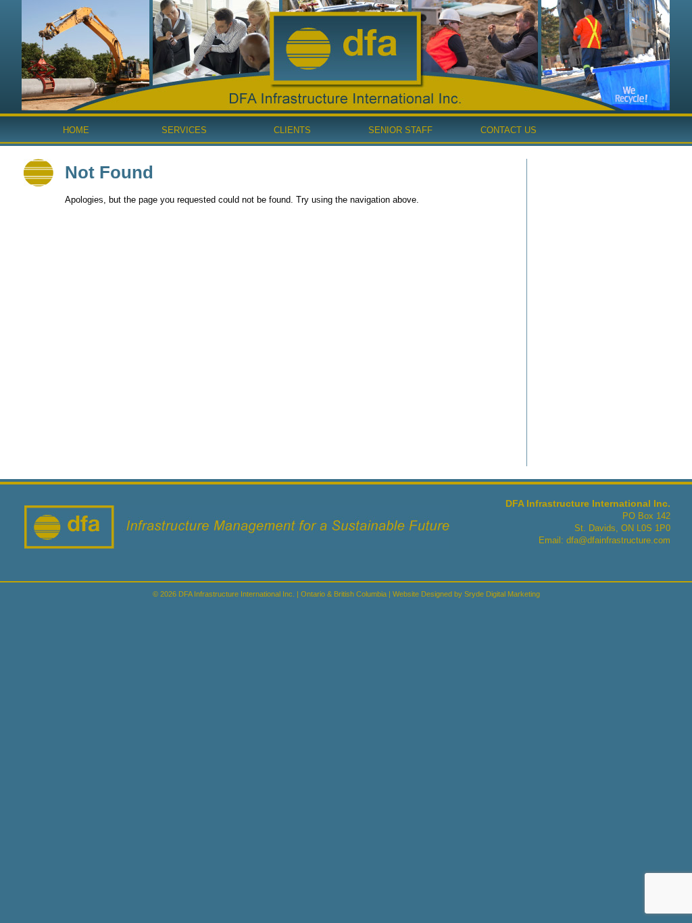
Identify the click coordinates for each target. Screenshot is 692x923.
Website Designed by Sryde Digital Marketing (466, 594)
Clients (292, 130)
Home (76, 130)
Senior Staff (400, 130)
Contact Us (508, 130)
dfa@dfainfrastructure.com (618, 540)
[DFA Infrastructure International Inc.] (345, 81)
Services (184, 130)
